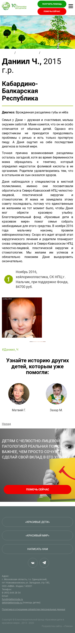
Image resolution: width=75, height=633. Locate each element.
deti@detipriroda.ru (12, 602)
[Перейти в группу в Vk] (33, 563)
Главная (8, 53)
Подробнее (19, 397)
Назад (6, 424)
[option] (37, 317)
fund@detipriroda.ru (12, 599)
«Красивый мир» (37, 535)
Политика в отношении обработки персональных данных (33, 609)
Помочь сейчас (52, 11)
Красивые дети (27, 53)
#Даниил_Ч (10, 349)
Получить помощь (52, 4)
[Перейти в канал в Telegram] (44, 563)
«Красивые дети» (37, 521)
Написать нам (37, 549)
